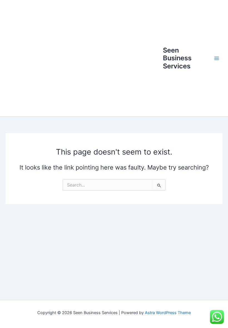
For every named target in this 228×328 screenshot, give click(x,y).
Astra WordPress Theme (168, 312)
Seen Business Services (177, 58)
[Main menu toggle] (216, 58)
